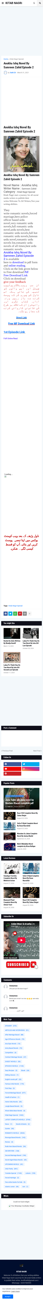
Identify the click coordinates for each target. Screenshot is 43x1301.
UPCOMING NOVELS (14, 1164)
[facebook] (12, 764)
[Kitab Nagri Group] (31, 774)
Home (6, 59)
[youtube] (12, 769)
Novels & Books (23, 1124)
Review (9, 1142)
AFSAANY (11, 1026)
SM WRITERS (12, 1151)
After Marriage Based (14, 1035)
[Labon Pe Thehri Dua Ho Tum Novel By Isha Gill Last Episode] (31, 633)
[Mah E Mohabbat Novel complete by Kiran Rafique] (10, 847)
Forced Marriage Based (15, 1093)
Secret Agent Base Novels (16, 1160)
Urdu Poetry (11, 1169)
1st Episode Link (15, 332)
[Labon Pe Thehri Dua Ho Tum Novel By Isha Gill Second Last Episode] (12, 657)
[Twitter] (10, 614)
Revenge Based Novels (15, 1137)
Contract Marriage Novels (15, 1057)
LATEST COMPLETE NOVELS (17, 1119)
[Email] (25, 614)
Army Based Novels (13, 1048)
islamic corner (12, 1187)
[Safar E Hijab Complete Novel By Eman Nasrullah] (10, 826)
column (30, 1173)
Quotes (9, 1128)
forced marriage (12, 1178)
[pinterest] (12, 774)
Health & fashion (12, 1097)
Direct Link (21, 317)
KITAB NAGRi (13, 3)
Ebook (25, 1070)
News (8, 1124)
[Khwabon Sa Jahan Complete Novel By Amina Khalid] (10, 836)
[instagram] (31, 769)
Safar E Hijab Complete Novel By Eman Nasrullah (27, 824)
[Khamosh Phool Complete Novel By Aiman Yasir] (12, 892)
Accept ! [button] (8, 1296)
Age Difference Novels (14, 1039)
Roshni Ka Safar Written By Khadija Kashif (12, 642)
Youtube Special (13, 1173)
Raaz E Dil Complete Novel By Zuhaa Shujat (27, 814)
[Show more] (29, 614)
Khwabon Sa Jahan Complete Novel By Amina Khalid (27, 835)
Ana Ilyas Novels (12, 1044)
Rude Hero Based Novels (15, 1146)
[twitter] (31, 764)
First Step (10, 1088)
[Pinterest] (20, 614)
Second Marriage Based (15, 1155)
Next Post (37, 751)
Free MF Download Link (21, 323)
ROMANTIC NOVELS (15, 1133)
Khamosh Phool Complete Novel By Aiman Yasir (10, 902)
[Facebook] (6, 614)
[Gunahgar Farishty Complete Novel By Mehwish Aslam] (12, 868)
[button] (2, 3)
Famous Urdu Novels (14, 1084)
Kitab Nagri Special (17, 59)
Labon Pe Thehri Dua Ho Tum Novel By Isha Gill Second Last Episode (12, 667)
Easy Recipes (11, 1070)
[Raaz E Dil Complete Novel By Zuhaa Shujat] (10, 816)
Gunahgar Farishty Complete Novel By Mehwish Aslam (10, 878)
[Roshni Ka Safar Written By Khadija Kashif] (12, 633)
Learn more (15, 1291)
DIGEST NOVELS (13, 1061)
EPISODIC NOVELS (14, 1066)
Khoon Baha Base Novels (15, 1111)
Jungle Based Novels (13, 1106)
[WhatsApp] (15, 614)
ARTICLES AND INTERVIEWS (17, 1030)
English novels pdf (13, 1079)
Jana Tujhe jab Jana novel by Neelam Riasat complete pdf (19, 801)
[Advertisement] (21, 31)
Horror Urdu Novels (13, 1102)
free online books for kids (15, 1182)
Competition (10, 1052)
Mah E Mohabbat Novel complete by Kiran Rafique (26, 845)
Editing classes (12, 1075)
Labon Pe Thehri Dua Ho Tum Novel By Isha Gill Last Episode (31, 643)
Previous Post (7, 751)
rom (25, 1187)
